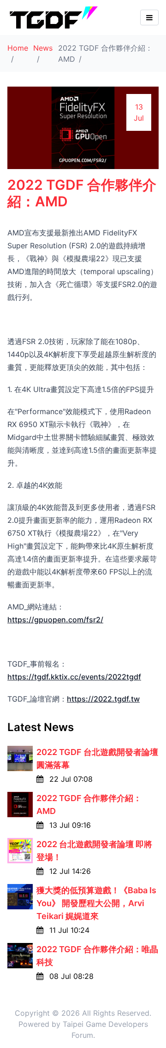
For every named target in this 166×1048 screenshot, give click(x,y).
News (43, 48)
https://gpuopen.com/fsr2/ (55, 619)
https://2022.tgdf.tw (103, 698)
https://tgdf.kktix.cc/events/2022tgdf (74, 676)
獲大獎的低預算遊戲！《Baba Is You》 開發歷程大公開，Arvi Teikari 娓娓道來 (96, 903)
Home (17, 48)
